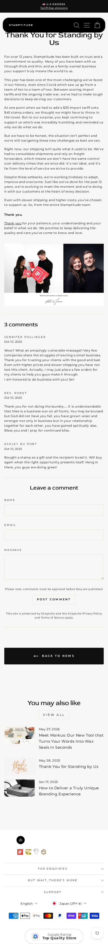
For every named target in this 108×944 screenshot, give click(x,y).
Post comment (54, 599)
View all (54, 715)
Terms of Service (52, 617)
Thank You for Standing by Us (68, 766)
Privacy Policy (92, 613)
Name (9, 500)
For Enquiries (53, 868)
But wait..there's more (52, 880)
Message (13, 550)
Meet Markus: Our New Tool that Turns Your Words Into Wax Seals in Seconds (71, 741)
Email (10, 525)
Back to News (57, 656)
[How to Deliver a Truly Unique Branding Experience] (19, 788)
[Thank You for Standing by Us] (19, 766)
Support (52, 892)
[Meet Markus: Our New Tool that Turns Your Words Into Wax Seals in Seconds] (19, 735)
